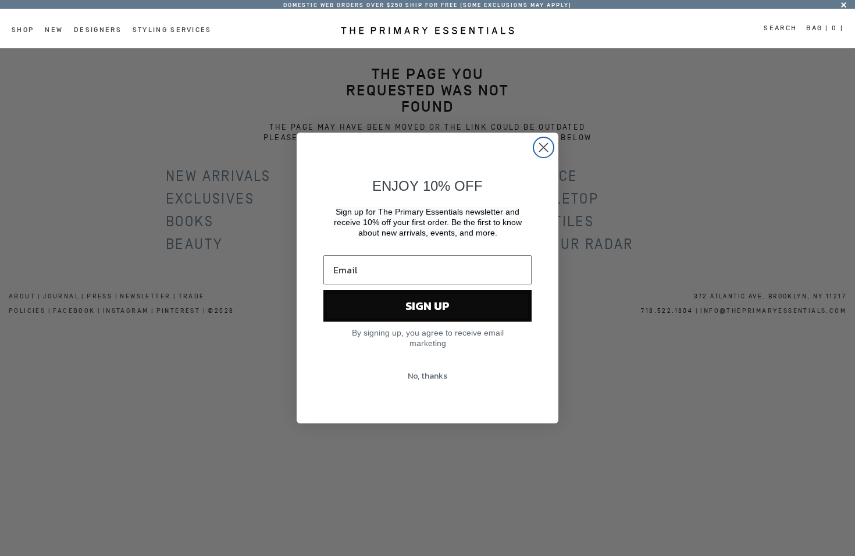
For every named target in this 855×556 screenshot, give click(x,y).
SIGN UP (427, 306)
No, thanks (427, 376)
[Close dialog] (543, 147)
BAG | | (824, 28)
